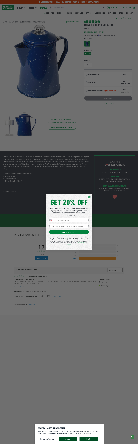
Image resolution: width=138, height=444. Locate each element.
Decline (88, 439)
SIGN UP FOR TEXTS (69, 232)
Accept (67, 439)
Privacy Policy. (86, 433)
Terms (69, 244)
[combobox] (52, 220)
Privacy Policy (82, 242)
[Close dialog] (89, 197)
